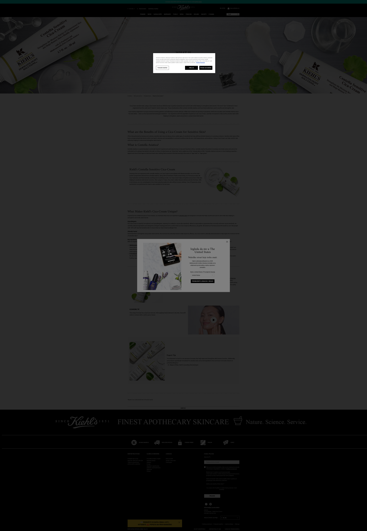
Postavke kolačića (162, 67)
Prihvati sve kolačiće (205, 67)
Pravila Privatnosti (200, 62)
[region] (184, 63)
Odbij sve (191, 67)
